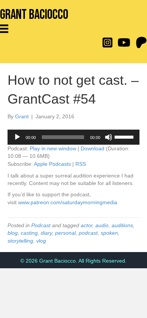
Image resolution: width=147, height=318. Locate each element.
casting (29, 233)
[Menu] (7, 28)
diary (46, 233)
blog (13, 233)
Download (92, 148)
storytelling (20, 241)
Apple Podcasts (52, 164)
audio (102, 225)
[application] (73, 137)
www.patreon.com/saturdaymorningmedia (67, 202)
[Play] (17, 137)
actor (86, 225)
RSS (80, 164)
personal (65, 233)
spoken (109, 233)
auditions (122, 225)
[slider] (125, 136)
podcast (88, 233)
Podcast (41, 225)
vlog (41, 241)
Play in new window (53, 148)
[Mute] (108, 137)
